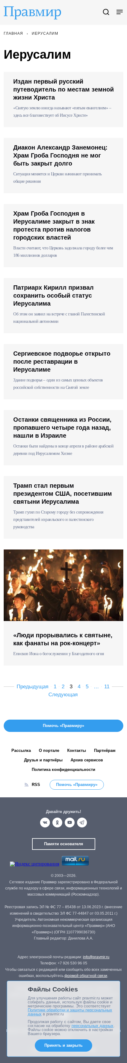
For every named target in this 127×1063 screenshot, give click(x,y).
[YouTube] (70, 822)
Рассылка (21, 750)
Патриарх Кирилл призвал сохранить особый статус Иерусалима (53, 295)
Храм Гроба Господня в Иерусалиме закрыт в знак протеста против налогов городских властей (54, 225)
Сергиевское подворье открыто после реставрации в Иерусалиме (61, 361)
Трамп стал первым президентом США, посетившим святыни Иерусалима (62, 493)
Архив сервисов (87, 760)
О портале (49, 750)
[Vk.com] (45, 822)
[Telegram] (82, 822)
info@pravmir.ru (96, 957)
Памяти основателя (63, 844)
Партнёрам (105, 750)
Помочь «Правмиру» (76, 784)
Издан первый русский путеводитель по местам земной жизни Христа (63, 89)
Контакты (76, 750)
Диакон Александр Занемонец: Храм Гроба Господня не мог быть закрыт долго (60, 155)
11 (106, 687)
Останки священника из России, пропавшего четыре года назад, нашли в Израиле (62, 427)
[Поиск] (106, 12)
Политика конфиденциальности (63, 769)
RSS (36, 784)
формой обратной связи (85, 976)
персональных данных (92, 1025)
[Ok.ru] (57, 822)
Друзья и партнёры (43, 760)
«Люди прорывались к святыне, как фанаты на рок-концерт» (63, 639)
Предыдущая (32, 687)
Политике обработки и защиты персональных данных (70, 1012)
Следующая (63, 695)
